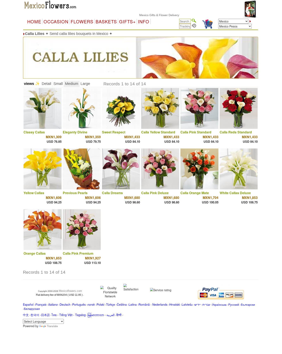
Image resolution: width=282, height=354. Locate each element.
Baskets (106, 21)
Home (34, 21)
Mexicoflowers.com (70, 290)
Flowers (82, 21)
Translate (52, 326)
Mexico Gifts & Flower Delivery (151, 15)
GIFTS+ (127, 21)
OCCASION (56, 21)
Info (143, 21)
